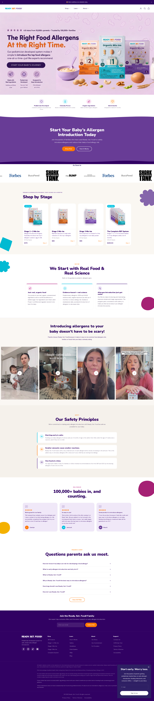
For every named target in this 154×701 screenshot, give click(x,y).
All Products (51, 639)
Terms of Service (118, 649)
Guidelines (73, 646)
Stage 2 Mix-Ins (52, 646)
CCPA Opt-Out (118, 643)
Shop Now (68, 149)
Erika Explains (74, 649)
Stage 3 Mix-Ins (52, 649)
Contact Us (117, 639)
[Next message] (151, 2)
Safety (72, 643)
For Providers (95, 646)
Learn (76, 8)
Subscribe (91, 625)
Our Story (94, 639)
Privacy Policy (118, 646)
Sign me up (134, 693)
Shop (67, 8)
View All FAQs (77, 600)
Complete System (53, 652)
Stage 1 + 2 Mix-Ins (53, 643)
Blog (71, 656)
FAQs (71, 652)
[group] (77, 54)
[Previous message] (2, 2)
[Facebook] (23, 649)
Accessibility (117, 652)
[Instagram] (28, 649)
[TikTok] (33, 649)
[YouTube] (37, 649)
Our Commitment (97, 643)
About (85, 8)
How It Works (84, 149)
